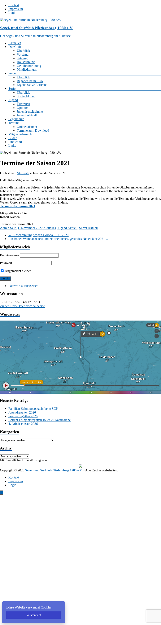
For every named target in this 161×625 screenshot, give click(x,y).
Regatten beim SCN (30, 81)
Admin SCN (8, 228)
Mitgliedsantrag (27, 69)
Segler (12, 73)
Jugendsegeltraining (30, 111)
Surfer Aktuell (26, 96)
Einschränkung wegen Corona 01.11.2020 (38, 235)
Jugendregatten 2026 (22, 412)
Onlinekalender (27, 127)
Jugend (13, 100)
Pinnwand (15, 142)
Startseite (23, 173)
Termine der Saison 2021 (17, 206)
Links (12, 145)
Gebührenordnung (29, 65)
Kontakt (13, 5)
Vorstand (23, 54)
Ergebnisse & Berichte (32, 85)
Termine (13, 123)
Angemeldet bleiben (17, 271)
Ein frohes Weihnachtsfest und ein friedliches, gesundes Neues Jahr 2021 (58, 239)
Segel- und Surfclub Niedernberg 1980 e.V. (36, 28)
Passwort (6, 263)
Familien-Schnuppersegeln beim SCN (33, 408)
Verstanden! (33, 615)
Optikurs (22, 107)
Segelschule (16, 119)
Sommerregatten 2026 (23, 416)
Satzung (22, 58)
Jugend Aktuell (27, 115)
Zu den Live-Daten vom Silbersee (22, 306)
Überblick (23, 50)
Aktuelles (14, 43)
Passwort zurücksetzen (23, 286)
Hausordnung (26, 62)
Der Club (14, 46)
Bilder (12, 138)
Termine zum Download (33, 130)
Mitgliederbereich (20, 134)
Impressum (15, 9)
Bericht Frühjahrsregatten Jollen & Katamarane (39, 420)
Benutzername (9, 255)
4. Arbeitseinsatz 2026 (23, 423)
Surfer (12, 88)
